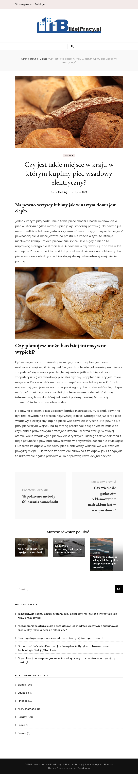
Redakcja (40, 4)
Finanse (22, 700)
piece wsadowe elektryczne (78, 421)
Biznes (69, 155)
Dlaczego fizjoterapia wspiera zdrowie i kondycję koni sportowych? (60, 638)
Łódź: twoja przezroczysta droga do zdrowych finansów (68, 549)
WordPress (83, 767)
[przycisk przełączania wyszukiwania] (72, 46)
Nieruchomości (27, 708)
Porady (22, 716)
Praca (21, 725)
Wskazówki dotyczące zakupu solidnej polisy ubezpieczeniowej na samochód (105, 561)
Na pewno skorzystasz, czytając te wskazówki (31, 550)
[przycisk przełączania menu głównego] (62, 46)
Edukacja (23, 692)
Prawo (22, 733)
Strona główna (23, 4)
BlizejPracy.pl (56, 764)
